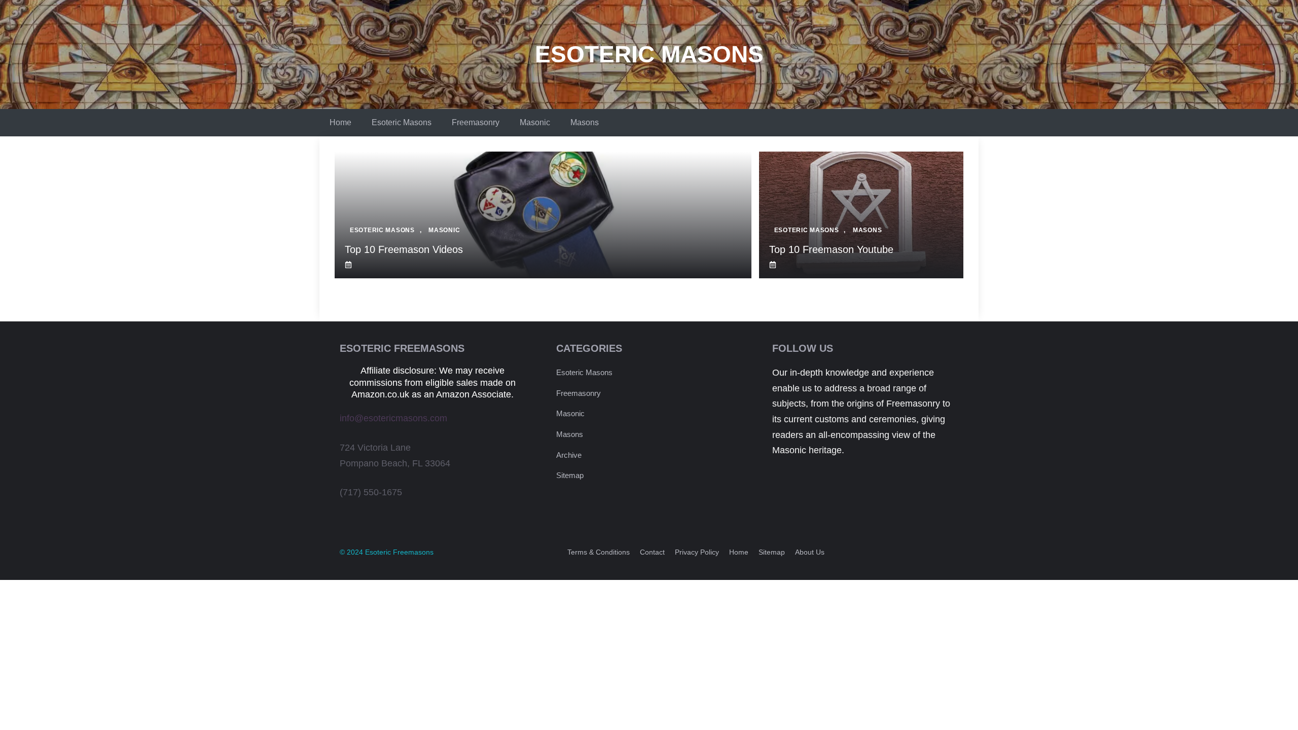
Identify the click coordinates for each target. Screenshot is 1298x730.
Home (340, 122)
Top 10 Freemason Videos (404, 249)
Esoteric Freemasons (399, 552)
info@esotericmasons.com (393, 418)
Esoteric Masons (649, 54)
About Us (809, 552)
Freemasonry (475, 122)
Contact (652, 552)
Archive (569, 455)
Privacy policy (697, 552)
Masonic (535, 122)
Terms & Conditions (598, 552)
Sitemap (570, 475)
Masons (584, 122)
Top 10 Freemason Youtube (831, 249)
